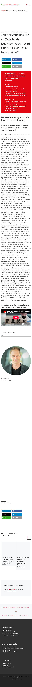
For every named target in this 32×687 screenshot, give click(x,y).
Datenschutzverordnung (8, 666)
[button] (6, 59)
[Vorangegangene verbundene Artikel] (25, 538)
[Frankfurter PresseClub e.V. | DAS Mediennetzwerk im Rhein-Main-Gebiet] (10, 5)
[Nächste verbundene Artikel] (29, 538)
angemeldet (12, 589)
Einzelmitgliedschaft (7, 630)
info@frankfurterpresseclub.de (9, 651)
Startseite (3, 10)
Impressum (5, 665)
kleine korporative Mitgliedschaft (10, 633)
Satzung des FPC (6, 663)
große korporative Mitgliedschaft (10, 635)
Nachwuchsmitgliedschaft (8, 631)
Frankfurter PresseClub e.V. (14, 676)
